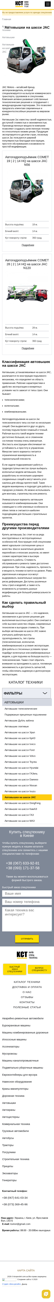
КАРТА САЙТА (26, 1270)
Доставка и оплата (27, 987)
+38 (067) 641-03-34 (15, 1197)
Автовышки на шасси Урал (20, 732)
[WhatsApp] (6, 1213)
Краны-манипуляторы (15, 1088)
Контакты (27, 1002)
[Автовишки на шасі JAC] (27, 58)
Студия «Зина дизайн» (11, 1284)
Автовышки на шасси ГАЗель (21, 773)
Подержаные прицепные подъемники (26, 714)
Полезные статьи (27, 1007)
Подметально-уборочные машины (22, 1067)
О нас (27, 992)
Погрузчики (9, 1152)
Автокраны (8, 1109)
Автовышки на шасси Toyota (21, 762)
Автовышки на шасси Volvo (20, 756)
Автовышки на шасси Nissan (21, 785)
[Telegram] (28, 1213)
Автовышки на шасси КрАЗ (20, 738)
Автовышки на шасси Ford (19, 750)
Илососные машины (14, 1039)
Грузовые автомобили (15, 1131)
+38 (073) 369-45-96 (15, 1204)
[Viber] (17, 1213)
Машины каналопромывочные (20, 1060)
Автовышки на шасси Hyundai (21, 767)
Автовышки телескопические (21, 708)
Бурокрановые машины (16, 1025)
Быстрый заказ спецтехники (14, 969)
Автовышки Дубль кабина (19, 720)
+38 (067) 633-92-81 (22, 863)
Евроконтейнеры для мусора (19, 1074)
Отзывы (27, 997)
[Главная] (23, 4)
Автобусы (8, 1138)
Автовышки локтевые (17, 726)
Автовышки (8, 37)
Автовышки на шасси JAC (20, 797)
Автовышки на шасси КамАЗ (21, 809)
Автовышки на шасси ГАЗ (19, 815)
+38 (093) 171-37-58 (22, 868)
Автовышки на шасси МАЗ (20, 821)
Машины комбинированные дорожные (25, 1032)
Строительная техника (15, 1159)
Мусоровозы (9, 1053)
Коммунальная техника (16, 1124)
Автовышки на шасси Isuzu (20, 791)
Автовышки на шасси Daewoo (21, 779)
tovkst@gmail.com (20, 1224)
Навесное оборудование (17, 1081)
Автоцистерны (10, 1117)
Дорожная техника (13, 1095)
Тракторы (8, 1145)
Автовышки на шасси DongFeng (22, 803)
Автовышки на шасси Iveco (20, 744)
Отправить (27, 939)
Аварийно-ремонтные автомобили (22, 1018)
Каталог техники (27, 982)
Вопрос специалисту (39, 969)
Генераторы (9, 1180)
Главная (6, 19)
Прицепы (7, 1166)
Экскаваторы (10, 1173)
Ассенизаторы (10, 1046)
